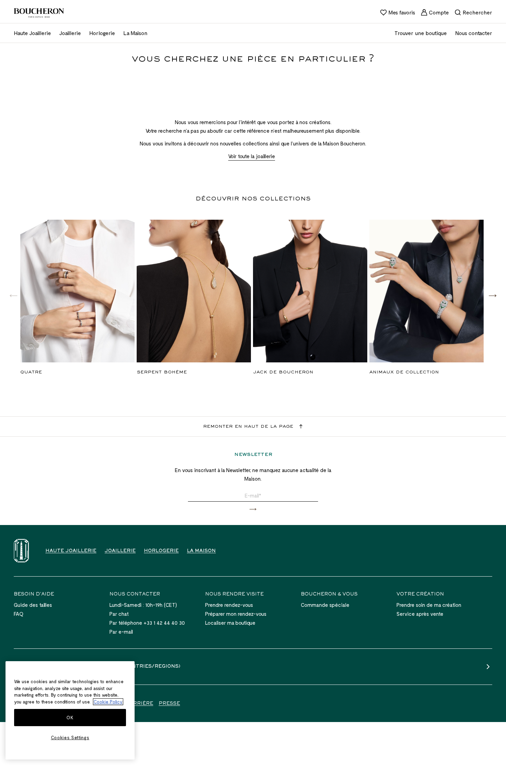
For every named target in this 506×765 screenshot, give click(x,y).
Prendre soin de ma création (429, 605)
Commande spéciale (325, 605)
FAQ (18, 614)
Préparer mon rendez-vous (235, 614)
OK (69, 717)
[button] (492, 295)
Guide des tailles (33, 605)
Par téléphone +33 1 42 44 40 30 (147, 623)
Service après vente (420, 614)
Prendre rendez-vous (229, 605)
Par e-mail (121, 632)
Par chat (119, 614)
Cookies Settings (70, 737)
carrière (139, 704)
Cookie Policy (108, 701)
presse (169, 704)
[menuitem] (397, 12)
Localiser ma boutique (230, 623)
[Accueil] (21, 550)
